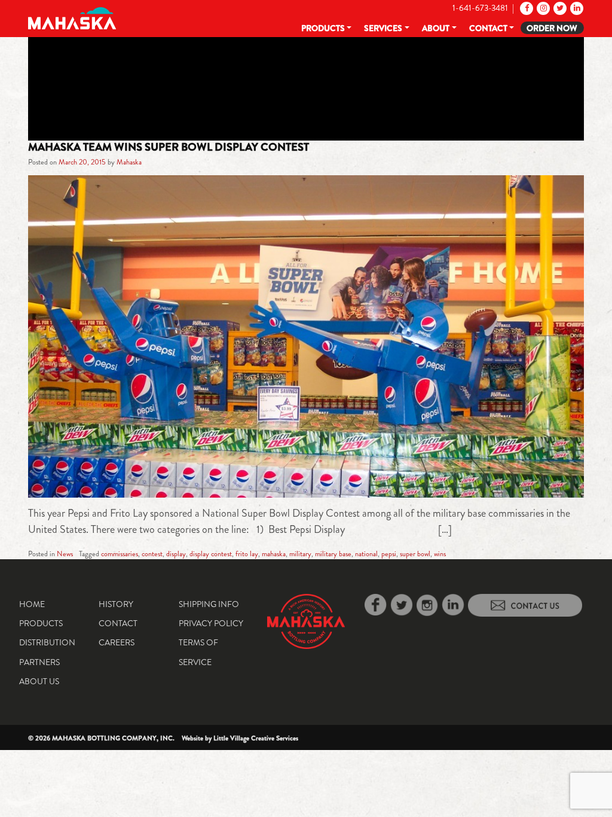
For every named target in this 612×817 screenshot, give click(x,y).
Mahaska (129, 162)
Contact (488, 28)
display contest (210, 553)
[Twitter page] (559, 8)
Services (383, 28)
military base (333, 553)
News (65, 553)
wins (440, 553)
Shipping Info (209, 604)
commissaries (119, 553)
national (366, 553)
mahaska (274, 553)
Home (32, 604)
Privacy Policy (211, 623)
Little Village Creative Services (255, 738)
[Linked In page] (575, 8)
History (116, 604)
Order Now (552, 28)
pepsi (388, 553)
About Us (39, 681)
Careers (116, 642)
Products (323, 28)
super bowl (415, 553)
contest (152, 553)
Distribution (47, 642)
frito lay (246, 553)
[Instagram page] (542, 8)
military (300, 553)
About (435, 28)
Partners (39, 662)
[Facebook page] (525, 8)
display (176, 553)
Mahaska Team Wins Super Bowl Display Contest (168, 147)
